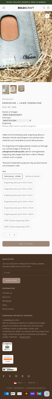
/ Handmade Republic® (35, 388)
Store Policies (8, 309)
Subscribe (11, 280)
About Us (6, 297)
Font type (6, 117)
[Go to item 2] (13, 89)
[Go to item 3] (21, 88)
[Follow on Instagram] (16, 376)
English (32, 383)
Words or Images (9, 112)
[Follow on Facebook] (3, 376)
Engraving (6, 123)
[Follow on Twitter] (10, 376)
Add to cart (26, 244)
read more (25, 337)
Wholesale (6, 301)
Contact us (7, 293)
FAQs (4, 305)
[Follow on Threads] (22, 376)
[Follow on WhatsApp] (29, 376)
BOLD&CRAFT (8, 99)
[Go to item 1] (5, 89)
